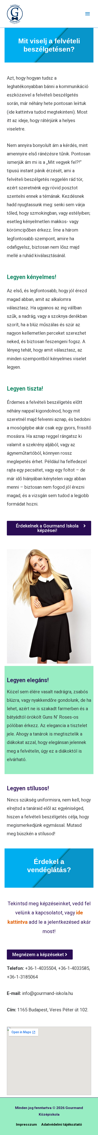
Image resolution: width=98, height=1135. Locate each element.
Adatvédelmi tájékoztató (61, 1124)
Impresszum (26, 1124)
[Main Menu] (87, 14)
